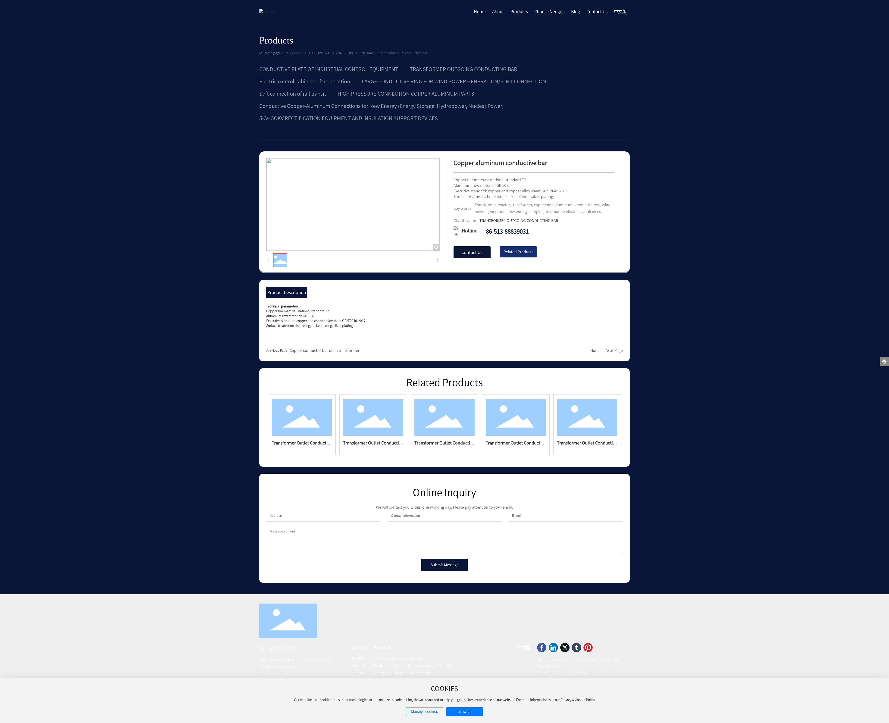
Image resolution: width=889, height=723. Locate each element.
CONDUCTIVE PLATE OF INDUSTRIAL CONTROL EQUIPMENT (328, 69)
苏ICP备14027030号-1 (553, 666)
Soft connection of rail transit (292, 93)
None (595, 350)
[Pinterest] (588, 647)
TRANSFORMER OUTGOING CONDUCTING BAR (339, 53)
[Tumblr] (576, 647)
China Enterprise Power (586, 672)
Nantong (610, 672)
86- (305, 659)
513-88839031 (320, 659)
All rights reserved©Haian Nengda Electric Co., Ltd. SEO (578, 659)
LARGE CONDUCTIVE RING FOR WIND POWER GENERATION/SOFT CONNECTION (454, 81)
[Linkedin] (553, 647)
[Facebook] (541, 647)
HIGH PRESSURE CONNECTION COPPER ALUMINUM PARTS (406, 93)
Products (292, 53)
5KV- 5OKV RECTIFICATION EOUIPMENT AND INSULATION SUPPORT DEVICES (348, 118)
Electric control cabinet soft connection (304, 81)
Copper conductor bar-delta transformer (324, 350)
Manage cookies (424, 712)
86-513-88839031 (507, 231)
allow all (464, 712)
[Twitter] (565, 647)
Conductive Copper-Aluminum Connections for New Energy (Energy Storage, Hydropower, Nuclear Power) (381, 106)
